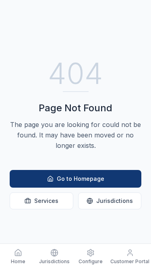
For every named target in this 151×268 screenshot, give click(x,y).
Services (46, 200)
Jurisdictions (114, 200)
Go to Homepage (80, 178)
